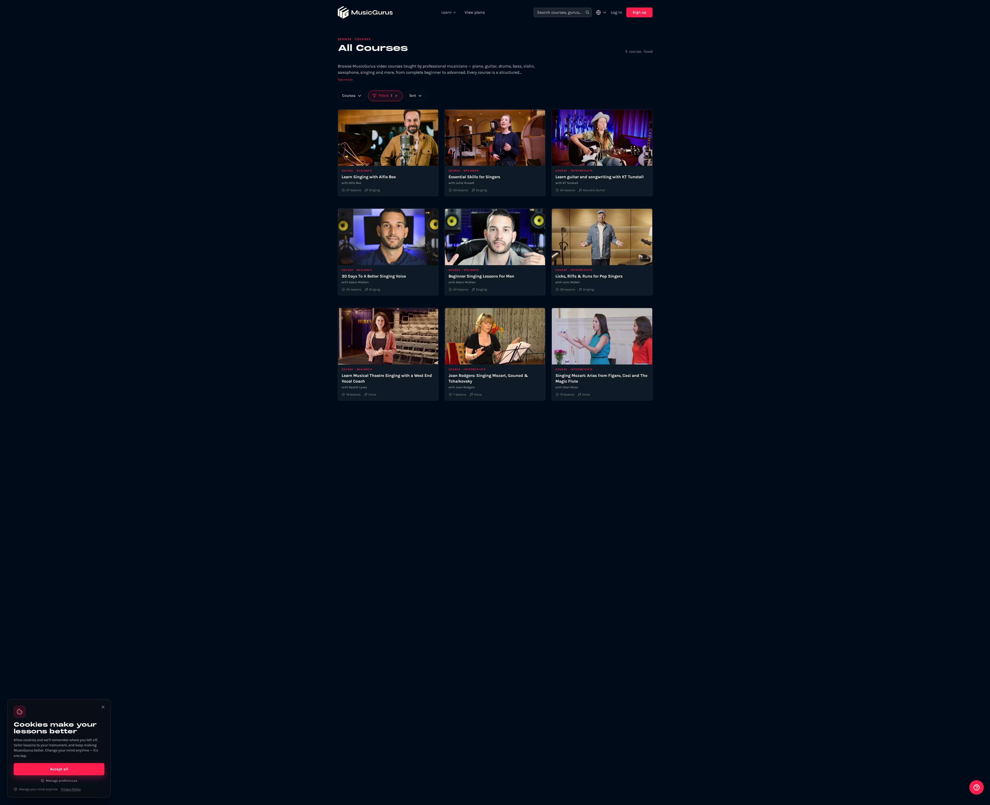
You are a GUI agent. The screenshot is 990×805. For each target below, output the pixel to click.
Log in (616, 12)
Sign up (639, 12)
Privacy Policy (71, 789)
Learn (446, 12)
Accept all (59, 769)
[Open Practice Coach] (976, 787)
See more (345, 79)
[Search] (587, 12)
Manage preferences (61, 780)
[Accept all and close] (103, 707)
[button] (396, 96)
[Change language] (601, 12)
